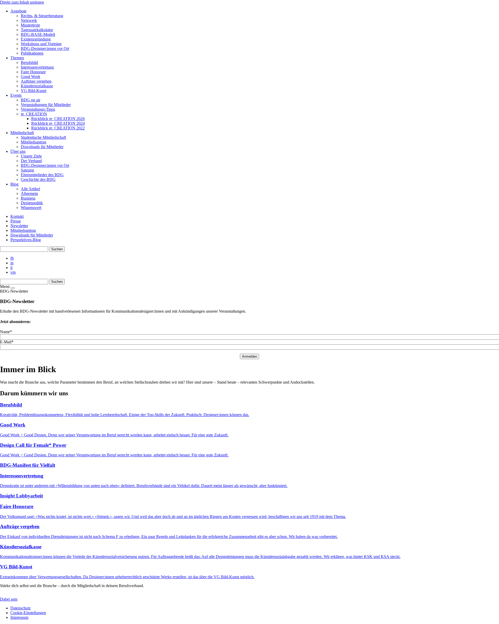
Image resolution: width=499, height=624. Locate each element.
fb (12, 258)
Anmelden (249, 356)
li (11, 267)
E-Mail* (7, 342)
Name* (6, 332)
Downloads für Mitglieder (31, 235)
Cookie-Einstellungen (28, 612)
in (12, 263)
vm (13, 272)
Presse (15, 221)
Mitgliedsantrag (23, 230)
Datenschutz (20, 608)
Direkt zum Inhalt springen (22, 2)
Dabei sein (8, 599)
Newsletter (19, 226)
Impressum (19, 617)
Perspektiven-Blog (25, 240)
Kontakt (17, 216)
